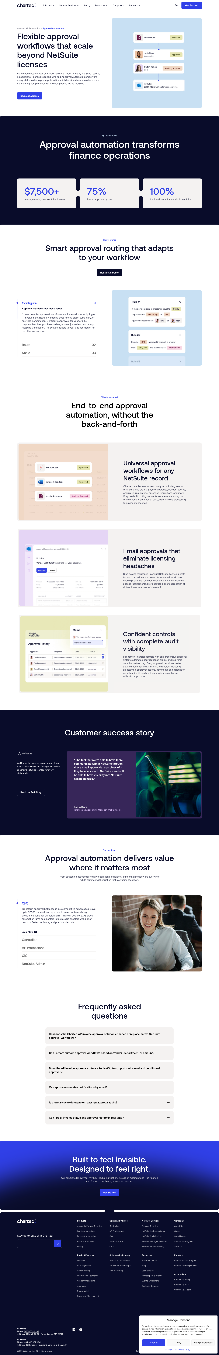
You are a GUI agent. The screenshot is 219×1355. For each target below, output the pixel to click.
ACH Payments (84, 1265)
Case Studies (148, 1270)
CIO (111, 1236)
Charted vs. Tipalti (182, 1289)
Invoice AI (81, 1260)
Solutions (47, 5)
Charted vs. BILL (181, 1284)
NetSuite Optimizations (152, 1236)
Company (117, 5)
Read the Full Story (31, 792)
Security (178, 1246)
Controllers (114, 1226)
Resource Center (149, 1260)
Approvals (81, 1286)
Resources (100, 5)
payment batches (31, 324)
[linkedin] (74, 1336)
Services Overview (150, 1226)
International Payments (87, 1275)
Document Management (88, 1296)
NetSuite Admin (117, 1241)
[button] (59, 303)
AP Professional (117, 1231)
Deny (178, 1342)
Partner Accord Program (185, 1260)
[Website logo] (26, 5)
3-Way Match (83, 1291)
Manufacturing (116, 1270)
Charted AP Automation (28, 28)
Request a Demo (29, 95)
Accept (154, 1342)
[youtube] (81, 1336)
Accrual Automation (86, 1241)
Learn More (27, 932)
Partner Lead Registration (185, 1265)
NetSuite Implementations (153, 1231)
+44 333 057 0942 (32, 1342)
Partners (133, 5)
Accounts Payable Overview (89, 1226)
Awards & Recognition (184, 1241)
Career (177, 1231)
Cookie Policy (171, 1350)
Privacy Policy (184, 1350)
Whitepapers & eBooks (152, 1275)
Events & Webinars (150, 1281)
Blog (144, 1265)
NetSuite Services (67, 5)
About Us (178, 1226)
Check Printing (83, 1270)
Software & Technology (120, 1265)
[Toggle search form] (176, 5)
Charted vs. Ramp (182, 1279)
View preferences (203, 1342)
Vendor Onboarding (86, 1281)
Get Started (191, 5)
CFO (112, 1246)
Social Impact (180, 1236)
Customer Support (150, 1286)
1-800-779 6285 (31, 1331)
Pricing (87, 5)
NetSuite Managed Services (154, 1241)
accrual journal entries (73, 324)
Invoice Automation (86, 1231)
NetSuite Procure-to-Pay (153, 1246)
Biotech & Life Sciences (120, 1260)
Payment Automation (86, 1236)
